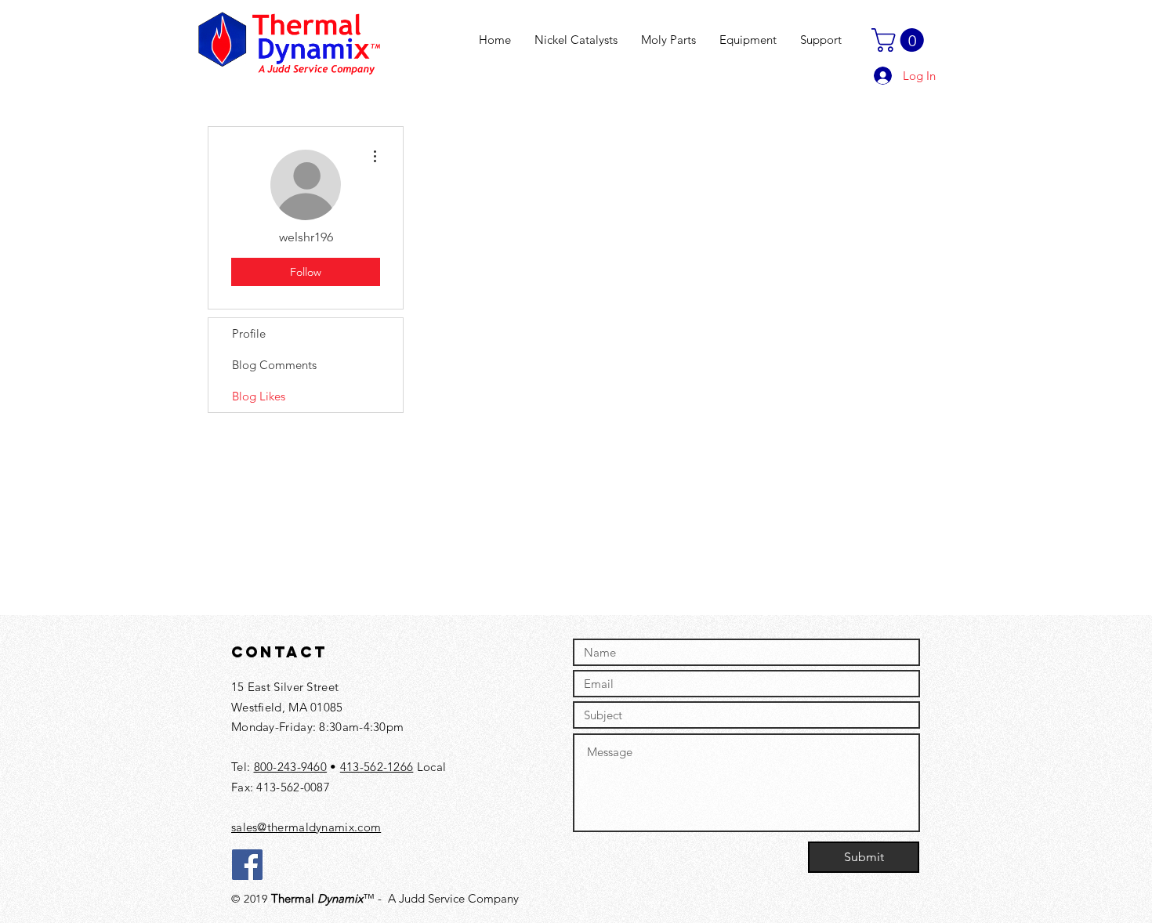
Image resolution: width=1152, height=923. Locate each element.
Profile (249, 333)
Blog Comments (274, 364)
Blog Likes (258, 396)
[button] (900, 40)
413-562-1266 (377, 766)
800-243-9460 (291, 766)
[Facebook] (247, 864)
